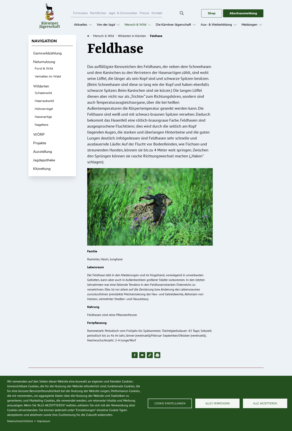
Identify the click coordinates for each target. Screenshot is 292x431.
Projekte (39, 143)
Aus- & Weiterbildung (216, 24)
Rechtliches (98, 13)
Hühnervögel (44, 109)
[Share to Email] (142, 355)
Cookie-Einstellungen (169, 403)
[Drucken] (157, 355)
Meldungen (249, 24)
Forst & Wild (44, 68)
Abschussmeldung (243, 13)
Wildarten (41, 86)
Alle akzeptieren (265, 403)
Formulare (80, 13)
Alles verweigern (217, 403)
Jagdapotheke (44, 160)
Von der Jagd (106, 24)
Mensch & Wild (135, 24)
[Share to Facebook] (135, 355)
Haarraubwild (44, 101)
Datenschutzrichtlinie (20, 421)
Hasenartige (43, 117)
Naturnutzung (44, 61)
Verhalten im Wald (48, 76)
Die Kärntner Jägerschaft (173, 24)
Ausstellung (42, 151)
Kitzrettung (42, 168)
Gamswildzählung (47, 53)
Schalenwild (43, 93)
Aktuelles (80, 24)
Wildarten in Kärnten (132, 36)
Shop (212, 13)
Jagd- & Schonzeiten (123, 13)
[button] (150, 355)
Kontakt (157, 13)
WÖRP (39, 134)
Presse (144, 13)
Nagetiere (41, 125)
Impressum (43, 421)
